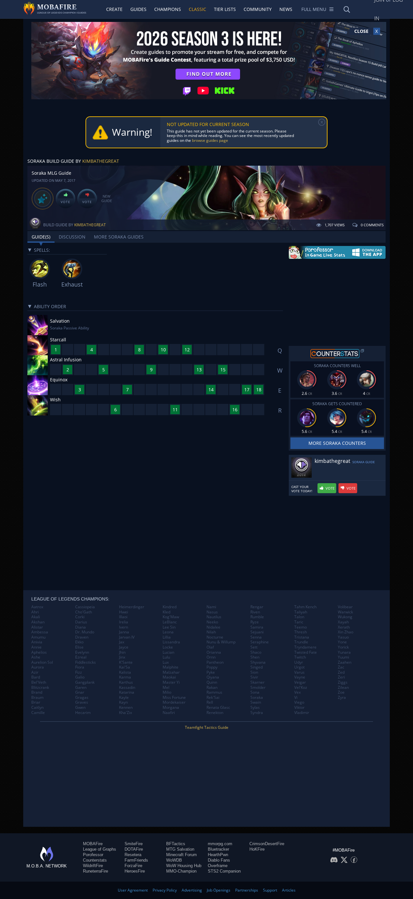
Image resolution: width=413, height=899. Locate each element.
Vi (295, 697)
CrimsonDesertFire (266, 843)
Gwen (80, 707)
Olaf (210, 647)
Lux (166, 662)
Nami (211, 607)
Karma (125, 677)
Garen (80, 687)
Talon (299, 617)
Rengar (256, 607)
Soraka (256, 697)
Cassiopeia (85, 607)
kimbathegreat (100, 161)
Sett (253, 647)
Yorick (343, 647)
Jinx (122, 657)
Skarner (257, 682)
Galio (80, 677)
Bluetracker (218, 849)
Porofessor (93, 854)
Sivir (254, 677)
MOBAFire (93, 843)
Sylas (255, 707)
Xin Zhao (345, 632)
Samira (256, 627)
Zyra (342, 697)
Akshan (38, 622)
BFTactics (175, 843)
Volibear (345, 607)
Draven (81, 637)
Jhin (122, 652)
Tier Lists (225, 9)
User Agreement (133, 890)
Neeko (212, 622)
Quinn (211, 682)
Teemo (300, 627)
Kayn (123, 702)
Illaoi (123, 617)
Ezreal (80, 657)
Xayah (343, 622)
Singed (256, 667)
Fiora (79, 667)
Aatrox (37, 607)
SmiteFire (134, 843)
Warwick (345, 612)
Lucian (168, 652)
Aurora (37, 667)
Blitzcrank (40, 687)
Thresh (300, 632)
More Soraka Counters (337, 443)
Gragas (81, 697)
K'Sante (126, 662)
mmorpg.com (220, 843)
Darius (81, 622)
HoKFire (257, 849)
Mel (166, 687)
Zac (341, 667)
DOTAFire (134, 849)
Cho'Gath (83, 612)
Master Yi (171, 682)
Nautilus (213, 617)
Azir (34, 672)
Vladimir (301, 712)
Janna (124, 632)
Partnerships (246, 890)
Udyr (298, 662)
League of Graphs (99, 849)
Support (270, 890)
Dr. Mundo (84, 632)
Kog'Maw (171, 617)
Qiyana (212, 677)
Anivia (36, 642)
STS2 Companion (224, 871)
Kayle (124, 697)
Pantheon (215, 662)
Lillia (167, 637)
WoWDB (174, 860)
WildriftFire (93, 865)
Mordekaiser (174, 702)
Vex (297, 692)
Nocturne (214, 637)
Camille (38, 712)
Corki (80, 617)
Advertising (192, 890)
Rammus (214, 692)
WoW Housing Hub (183, 865)
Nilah (211, 632)
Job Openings (218, 890)
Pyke (210, 672)
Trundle (301, 642)
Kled (166, 612)
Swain (255, 702)
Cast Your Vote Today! (301, 489)
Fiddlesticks (85, 662)
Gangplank (85, 682)
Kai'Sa (124, 667)
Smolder (258, 687)
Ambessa (39, 632)
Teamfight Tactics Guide (206, 727)
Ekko (79, 642)
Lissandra (171, 642)
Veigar (300, 682)
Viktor (299, 707)
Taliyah (300, 612)
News (285, 9)
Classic (197, 9)
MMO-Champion (181, 871)
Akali (35, 617)
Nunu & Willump (221, 642)
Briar (35, 702)
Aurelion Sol (42, 662)
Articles (289, 890)
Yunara (344, 652)
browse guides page (210, 140)
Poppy (211, 667)
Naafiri (169, 712)
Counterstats (95, 860)
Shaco (255, 652)
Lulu (166, 657)
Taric (298, 622)
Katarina (126, 692)
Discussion (72, 237)
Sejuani (257, 632)
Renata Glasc (218, 707)
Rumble (257, 617)
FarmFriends (136, 860)
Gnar (79, 692)
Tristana (301, 637)
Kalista (125, 672)
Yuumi (343, 657)
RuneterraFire (95, 871)
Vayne (299, 677)
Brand (36, 692)
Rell (209, 702)
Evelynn (82, 652)
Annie (36, 647)
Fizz (78, 672)
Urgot (299, 667)
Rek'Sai (212, 697)
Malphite (170, 667)
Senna (256, 637)
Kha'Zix (125, 712)
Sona (254, 692)
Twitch (300, 657)
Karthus (126, 682)
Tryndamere (305, 647)
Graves (81, 702)
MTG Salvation (180, 849)
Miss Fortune (174, 697)
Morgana (171, 707)
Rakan (211, 687)
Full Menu (313, 9)
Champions (167, 9)
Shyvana (258, 662)
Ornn (211, 657)
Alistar (37, 627)
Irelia (123, 622)
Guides (138, 9)
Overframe (217, 865)
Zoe (341, 692)
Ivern (123, 627)
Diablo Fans (219, 860)
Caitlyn (37, 707)
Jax (121, 642)
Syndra (256, 712)
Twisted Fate (305, 652)
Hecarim (83, 712)
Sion (254, 672)
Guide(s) (41, 237)
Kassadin (127, 687)
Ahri (35, 612)
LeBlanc (170, 622)
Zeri (341, 677)
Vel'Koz (300, 687)
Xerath (344, 627)
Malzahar (171, 672)
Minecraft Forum (181, 854)
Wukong (345, 617)
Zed (341, 672)
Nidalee (213, 627)
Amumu (38, 637)
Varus (299, 672)
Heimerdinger (131, 607)
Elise (79, 647)
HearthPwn (218, 854)
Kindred (169, 607)
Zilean (343, 687)
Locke (168, 647)
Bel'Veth (38, 682)
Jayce (123, 647)
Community (258, 9)
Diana (80, 627)
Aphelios (39, 652)
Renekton (214, 712)
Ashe (35, 657)
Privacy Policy (165, 890)
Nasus (212, 612)
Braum (37, 697)
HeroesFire (135, 871)
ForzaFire (133, 865)
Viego (299, 702)
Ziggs (343, 682)
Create (114, 9)
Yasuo (343, 637)
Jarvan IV (127, 637)
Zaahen (344, 662)
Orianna (213, 652)
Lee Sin (169, 627)
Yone (342, 642)
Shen (254, 657)
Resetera (133, 854)
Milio (167, 692)
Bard (35, 677)
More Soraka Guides (119, 237)
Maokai (169, 677)
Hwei (123, 612)
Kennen (126, 707)
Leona (168, 632)
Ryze (254, 622)
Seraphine (259, 642)
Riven (255, 612)
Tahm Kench (305, 607)
